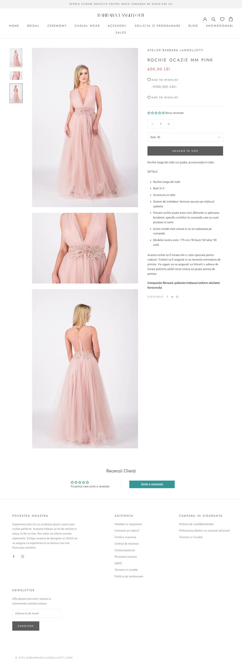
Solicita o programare (158, 25)
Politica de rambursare (129, 576)
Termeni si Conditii (191, 537)
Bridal (33, 25)
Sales (121, 33)
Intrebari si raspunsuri (128, 524)
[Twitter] (172, 297)
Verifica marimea (125, 537)
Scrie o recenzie (152, 484)
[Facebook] (167, 297)
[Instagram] (22, 556)
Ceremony (57, 25)
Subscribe (26, 626)
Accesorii (117, 25)
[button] (156, 113)
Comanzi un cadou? (127, 530)
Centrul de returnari (127, 543)
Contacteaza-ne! (125, 550)
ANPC (118, 563)
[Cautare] (214, 19)
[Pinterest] (177, 297)
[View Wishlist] (222, 19)
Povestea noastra (126, 556)
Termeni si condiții (126, 570)
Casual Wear (87, 25)
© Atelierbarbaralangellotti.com (44, 657)
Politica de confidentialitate (196, 524)
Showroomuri (219, 25)
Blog (193, 25)
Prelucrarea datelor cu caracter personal (204, 530)
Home (14, 25)
